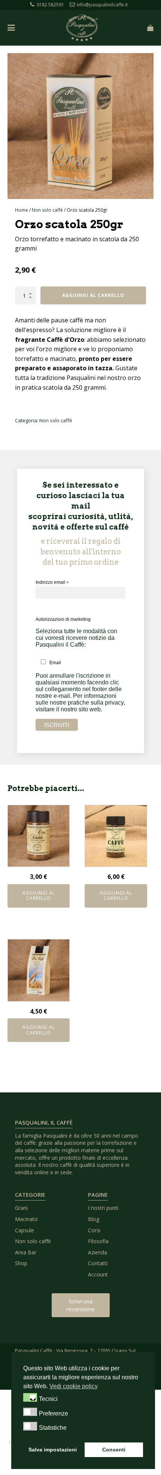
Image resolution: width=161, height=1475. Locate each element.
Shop (21, 1263)
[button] (30, 1397)
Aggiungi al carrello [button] (38, 895)
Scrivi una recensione (80, 1305)
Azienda (97, 1252)
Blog (93, 1219)
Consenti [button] (113, 1450)
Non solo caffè (47, 210)
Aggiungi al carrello (93, 295)
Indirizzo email (52, 583)
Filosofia (98, 1241)
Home (21, 210)
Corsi (94, 1230)
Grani (21, 1207)
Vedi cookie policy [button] (73, 1386)
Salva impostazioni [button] (52, 1450)
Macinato (26, 1219)
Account (98, 1274)
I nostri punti (103, 1207)
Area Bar (25, 1252)
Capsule (24, 1230)
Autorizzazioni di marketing (63, 619)
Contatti (97, 1263)
